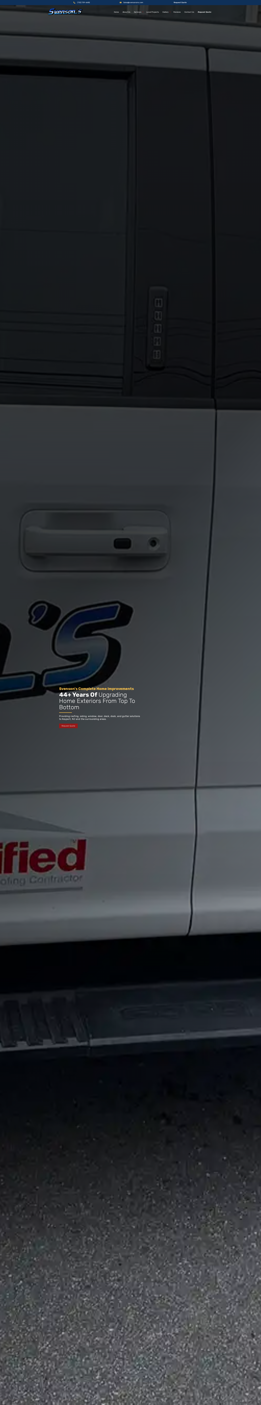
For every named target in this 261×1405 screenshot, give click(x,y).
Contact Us (189, 12)
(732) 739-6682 (83, 2)
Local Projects (152, 12)
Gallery (165, 12)
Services (137, 12)
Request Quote (204, 12)
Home (116, 12)
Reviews (177, 12)
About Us (126, 12)
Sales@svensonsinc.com (133, 2)
